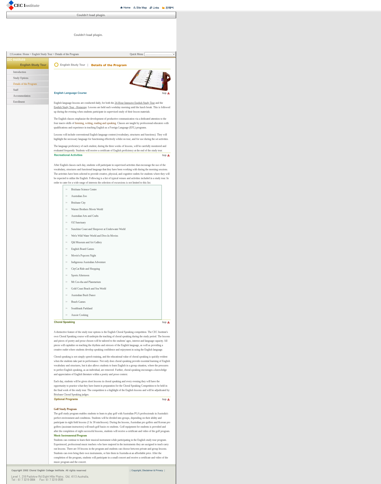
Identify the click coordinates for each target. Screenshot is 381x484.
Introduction (19, 72)
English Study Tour (42, 54)
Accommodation (21, 95)
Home (26, 54)
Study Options (20, 78)
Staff (15, 89)
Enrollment (19, 101)
